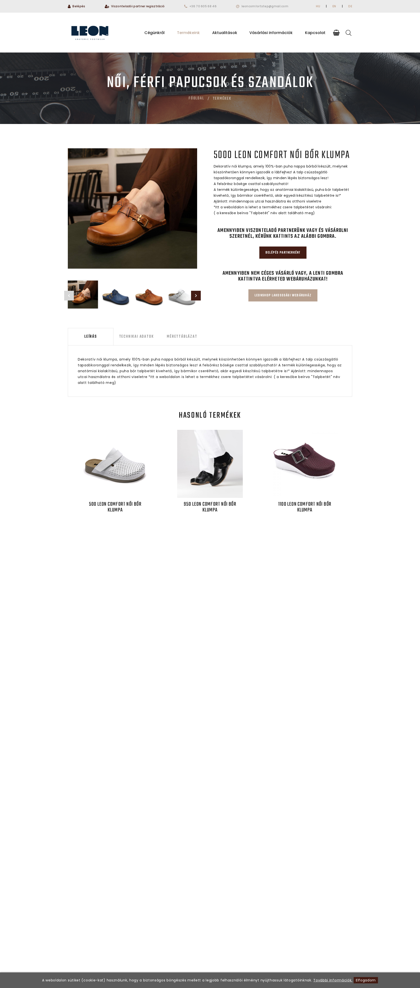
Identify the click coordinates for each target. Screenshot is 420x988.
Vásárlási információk (271, 32)
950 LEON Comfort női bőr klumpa (210, 507)
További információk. (332, 980)
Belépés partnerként (283, 253)
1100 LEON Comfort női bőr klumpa (304, 507)
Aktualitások (224, 32)
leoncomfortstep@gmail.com (265, 6)
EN (334, 6)
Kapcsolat (315, 32)
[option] (132, 208)
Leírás (90, 337)
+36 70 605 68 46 (203, 6)
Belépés (78, 6)
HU (318, 6)
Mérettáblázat (182, 337)
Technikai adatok (136, 337)
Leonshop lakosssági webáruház (282, 295)
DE (350, 6)
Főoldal (196, 98)
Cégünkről (154, 32)
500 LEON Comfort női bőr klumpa (115, 507)
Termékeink (188, 32)
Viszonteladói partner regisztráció (138, 6)
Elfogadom (366, 980)
